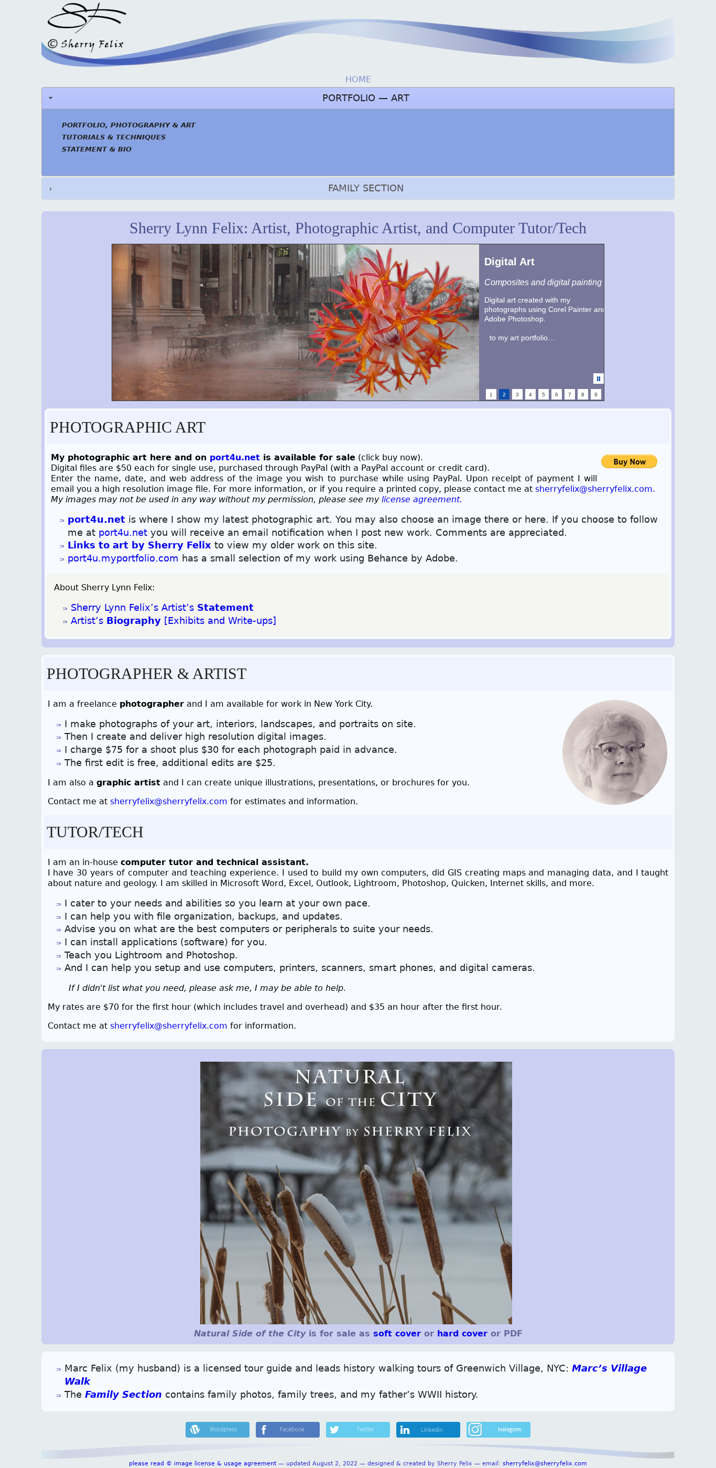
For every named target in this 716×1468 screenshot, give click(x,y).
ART (400, 98)
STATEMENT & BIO (97, 149)
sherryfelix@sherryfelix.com (168, 801)
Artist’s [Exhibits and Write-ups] (173, 621)
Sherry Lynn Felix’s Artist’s (162, 607)
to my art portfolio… (522, 337)
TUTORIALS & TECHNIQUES (114, 137)
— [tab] (365, 98)
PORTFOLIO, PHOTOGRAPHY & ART (129, 125)
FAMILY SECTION (366, 188)
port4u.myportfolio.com (123, 558)
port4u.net (235, 457)
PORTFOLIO (348, 98)
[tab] (358, 188)
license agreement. (422, 499)
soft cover (397, 1334)
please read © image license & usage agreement (202, 1463)
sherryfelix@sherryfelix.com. (595, 489)
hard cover (464, 1334)
